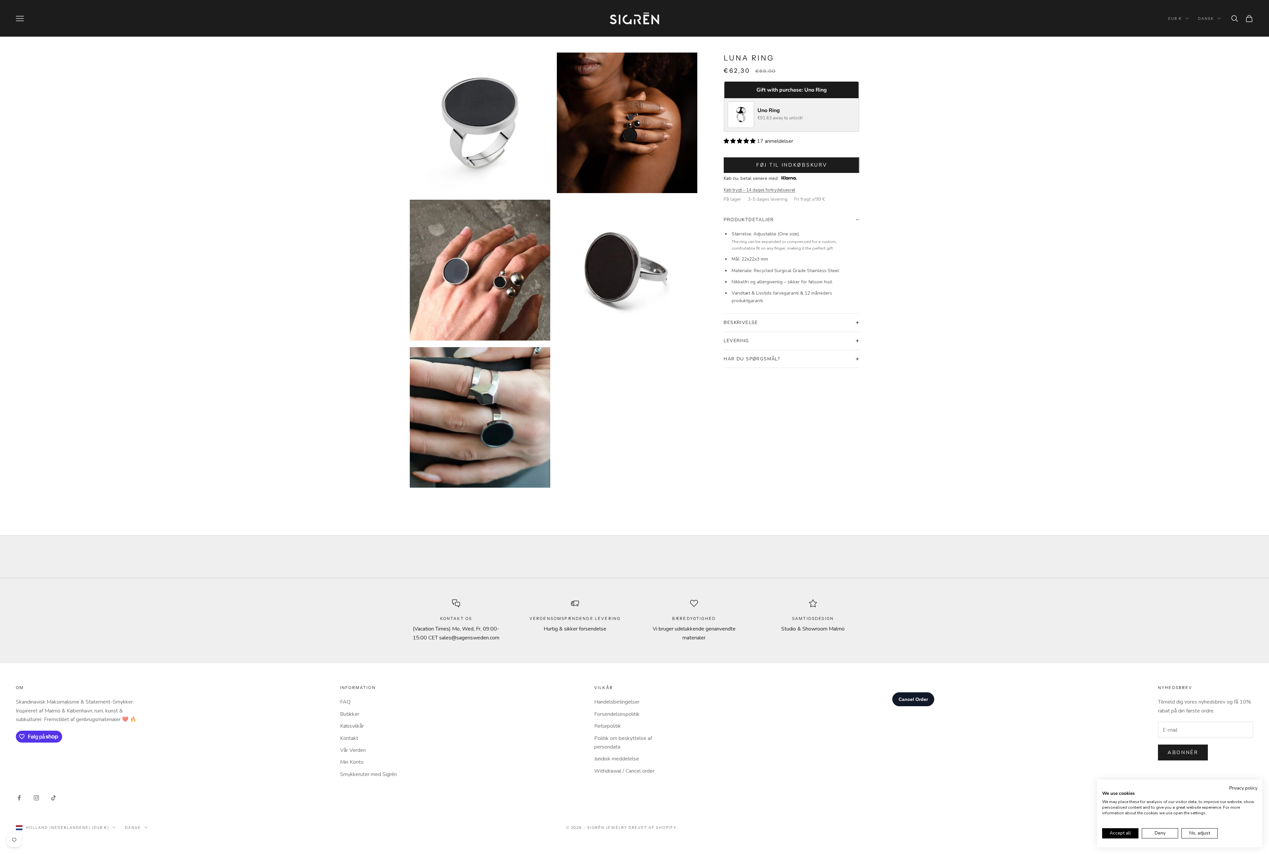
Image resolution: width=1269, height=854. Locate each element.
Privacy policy (1243, 788)
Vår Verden (353, 750)
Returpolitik (607, 726)
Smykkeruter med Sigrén (368, 774)
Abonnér (1183, 752)
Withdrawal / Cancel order (624, 771)
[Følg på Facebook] (19, 797)
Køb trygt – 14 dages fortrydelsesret (759, 190)
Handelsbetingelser (616, 702)
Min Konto (352, 762)
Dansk (1206, 18)
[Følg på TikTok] (53, 797)
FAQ (345, 702)
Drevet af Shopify (652, 827)
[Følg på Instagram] (36, 797)
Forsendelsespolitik (616, 714)
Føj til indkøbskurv (791, 165)
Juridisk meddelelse (616, 758)
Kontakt (349, 738)
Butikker (349, 714)
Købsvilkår (352, 726)
